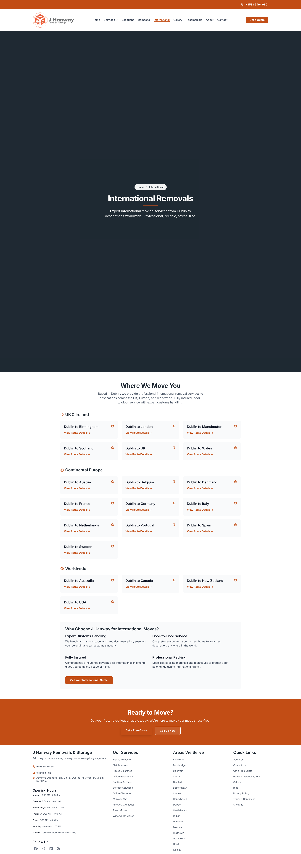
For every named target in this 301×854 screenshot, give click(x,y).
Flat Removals (120, 765)
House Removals (122, 759)
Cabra (176, 776)
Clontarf (177, 782)
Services (109, 19)
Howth (176, 844)
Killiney (177, 850)
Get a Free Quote (136, 730)
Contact (222, 19)
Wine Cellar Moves (123, 816)
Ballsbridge (179, 765)
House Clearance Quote (246, 776)
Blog (235, 788)
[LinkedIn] (51, 848)
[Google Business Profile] (58, 848)
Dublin (176, 816)
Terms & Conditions (244, 799)
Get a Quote (257, 19)
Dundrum (178, 821)
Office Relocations (123, 776)
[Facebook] (36, 848)
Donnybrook (180, 799)
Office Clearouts (122, 793)
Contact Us (239, 765)
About (210, 19)
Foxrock (177, 827)
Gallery (177, 19)
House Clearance (122, 771)
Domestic (144, 19)
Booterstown (180, 788)
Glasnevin (178, 833)
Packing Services (122, 782)
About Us (238, 759)
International (162, 19)
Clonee (177, 793)
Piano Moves (120, 810)
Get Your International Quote (89, 680)
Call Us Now (167, 730)
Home (96, 19)
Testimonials (194, 19)
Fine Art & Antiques (123, 804)
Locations (128, 19)
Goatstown (179, 838)
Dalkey (177, 804)
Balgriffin (178, 771)
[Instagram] (43, 848)
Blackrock (178, 759)
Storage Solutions (123, 788)
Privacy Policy (241, 793)
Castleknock (180, 810)
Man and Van (120, 799)
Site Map (238, 804)
